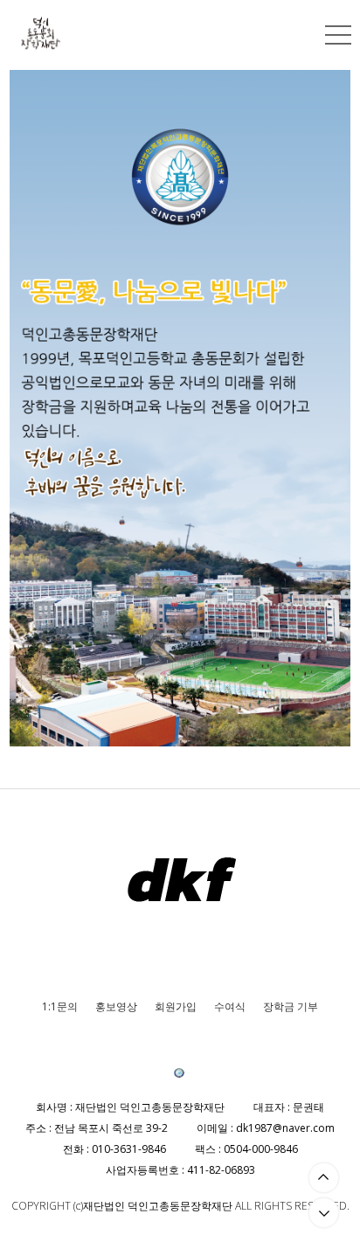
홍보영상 (116, 1006)
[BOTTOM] (323, 1212)
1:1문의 (60, 1006)
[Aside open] (338, 35)
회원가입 (176, 1006)
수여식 (230, 1006)
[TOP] (323, 1177)
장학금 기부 (290, 1006)
